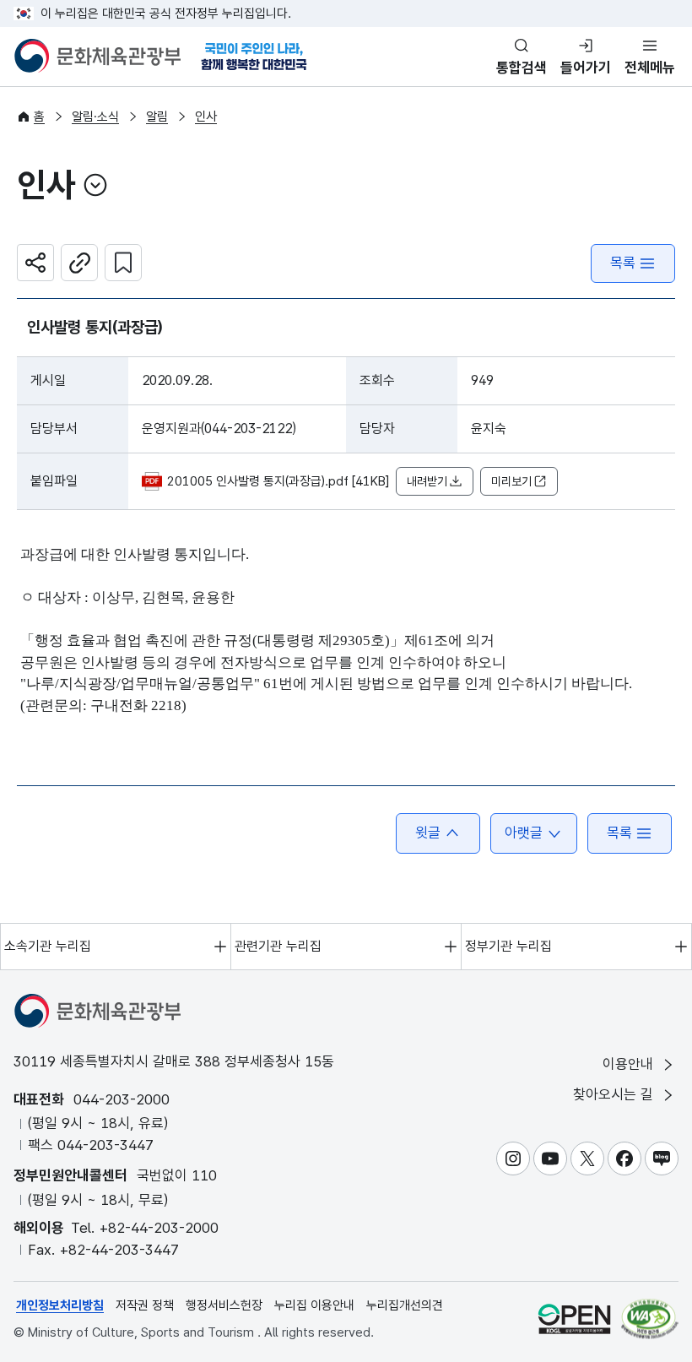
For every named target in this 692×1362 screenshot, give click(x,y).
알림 (157, 116)
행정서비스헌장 (224, 1305)
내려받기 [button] (427, 481)
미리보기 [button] (511, 481)
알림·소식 (95, 116)
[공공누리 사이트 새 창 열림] (574, 1318)
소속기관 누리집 (47, 946)
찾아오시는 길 (615, 1094)
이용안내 (630, 1063)
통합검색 (521, 67)
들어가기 (585, 67)
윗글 (428, 832)
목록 (622, 262)
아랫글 (524, 832)
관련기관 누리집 (278, 946)
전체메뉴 (649, 67)
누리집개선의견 (404, 1305)
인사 (206, 116)
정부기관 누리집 (508, 946)
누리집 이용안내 (314, 1305)
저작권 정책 (145, 1305)
